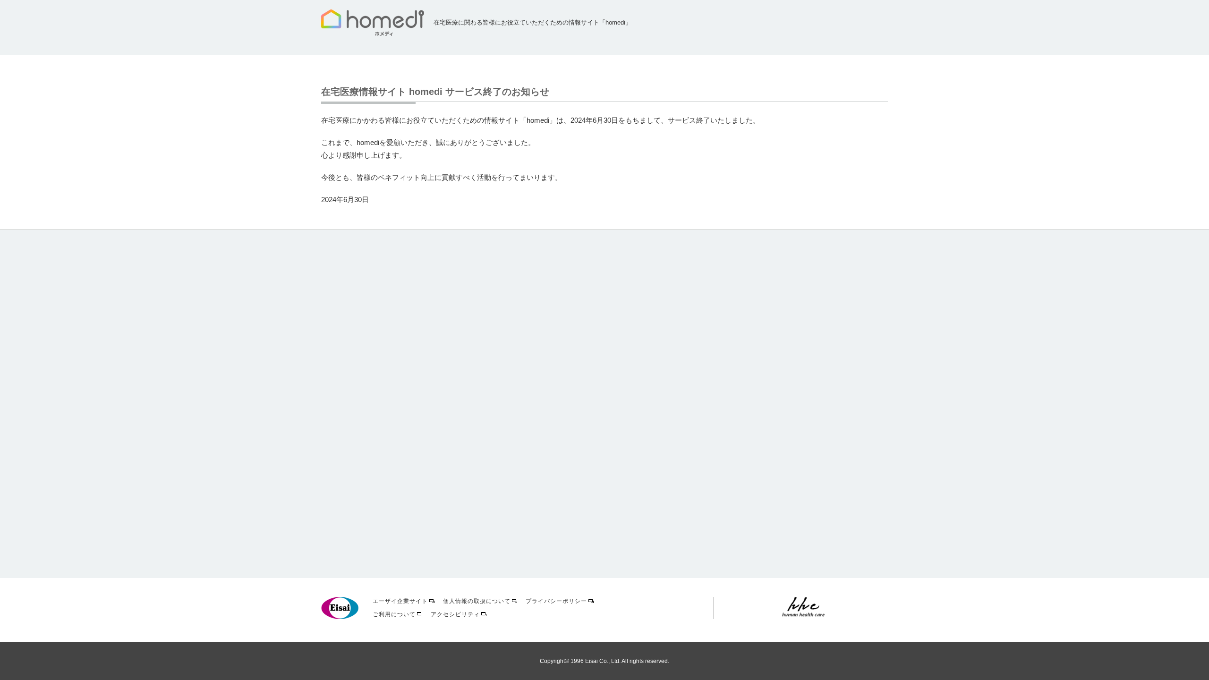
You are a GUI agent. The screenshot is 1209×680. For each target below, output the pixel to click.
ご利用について (394, 614)
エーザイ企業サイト (400, 601)
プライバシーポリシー (556, 601)
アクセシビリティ (455, 614)
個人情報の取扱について (477, 601)
